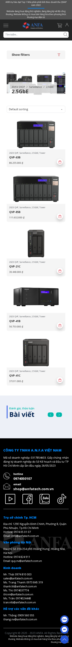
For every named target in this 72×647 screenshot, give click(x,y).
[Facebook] (27, 499)
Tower (42, 153)
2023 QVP (13, 153)
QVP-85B (14, 212)
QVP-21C (15, 266)
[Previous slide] (51, 414)
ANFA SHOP (18, 86)
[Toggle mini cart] (59, 25)
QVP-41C (15, 375)
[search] (65, 34)
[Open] (5, 25)
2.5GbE (35, 153)
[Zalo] (45, 499)
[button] (36, 54)
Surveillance (35, 86)
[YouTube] (10, 499)
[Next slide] (59, 414)
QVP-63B (14, 157)
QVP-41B (14, 321)
